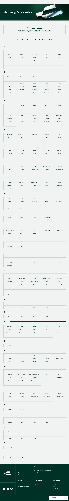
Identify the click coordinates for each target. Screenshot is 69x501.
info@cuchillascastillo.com (39, 474)
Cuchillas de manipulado (40, 484)
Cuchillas (27, 2)
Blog (19, 472)
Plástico (53, 490)
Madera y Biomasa (55, 484)
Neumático (54, 486)
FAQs (19, 470)
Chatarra (53, 482)
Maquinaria (37, 2)
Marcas (19, 474)
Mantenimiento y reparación (23, 486)
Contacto (57, 2)
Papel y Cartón (55, 488)
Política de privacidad (36, 498)
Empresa (19, 469)
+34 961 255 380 (37, 472)
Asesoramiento (21, 484)
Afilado (19, 482)
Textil (53, 492)
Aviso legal (45, 498)
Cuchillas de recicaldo (39, 482)
